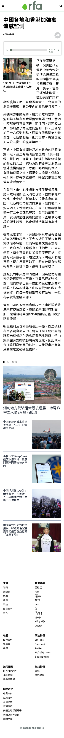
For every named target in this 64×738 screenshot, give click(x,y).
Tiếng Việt (40, 621)
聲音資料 (7, 608)
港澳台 (6, 591)
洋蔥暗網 (7, 675)
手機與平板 (9, 679)
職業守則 (7, 693)
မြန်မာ (38, 596)
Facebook (40, 644)
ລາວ (37, 604)
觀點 (5, 596)
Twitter (38, 648)
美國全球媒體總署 (12, 710)
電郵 (37, 670)
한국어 (38, 600)
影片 (5, 612)
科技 (5, 604)
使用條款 (7, 706)
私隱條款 (7, 702)
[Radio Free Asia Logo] (32, 5)
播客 (5, 648)
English (38, 625)
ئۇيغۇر (38, 617)
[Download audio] (58, 49)
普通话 (38, 587)
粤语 (37, 591)
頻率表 (6, 644)
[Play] (8, 50)
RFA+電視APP (10, 670)
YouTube (39, 639)
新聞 (5, 587)
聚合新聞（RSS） (44, 652)
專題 (5, 600)
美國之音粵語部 (11, 714)
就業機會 (7, 697)
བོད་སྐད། (38, 612)
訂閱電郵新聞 (42, 656)
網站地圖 (7, 719)
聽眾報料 (39, 675)
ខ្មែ (36, 608)
